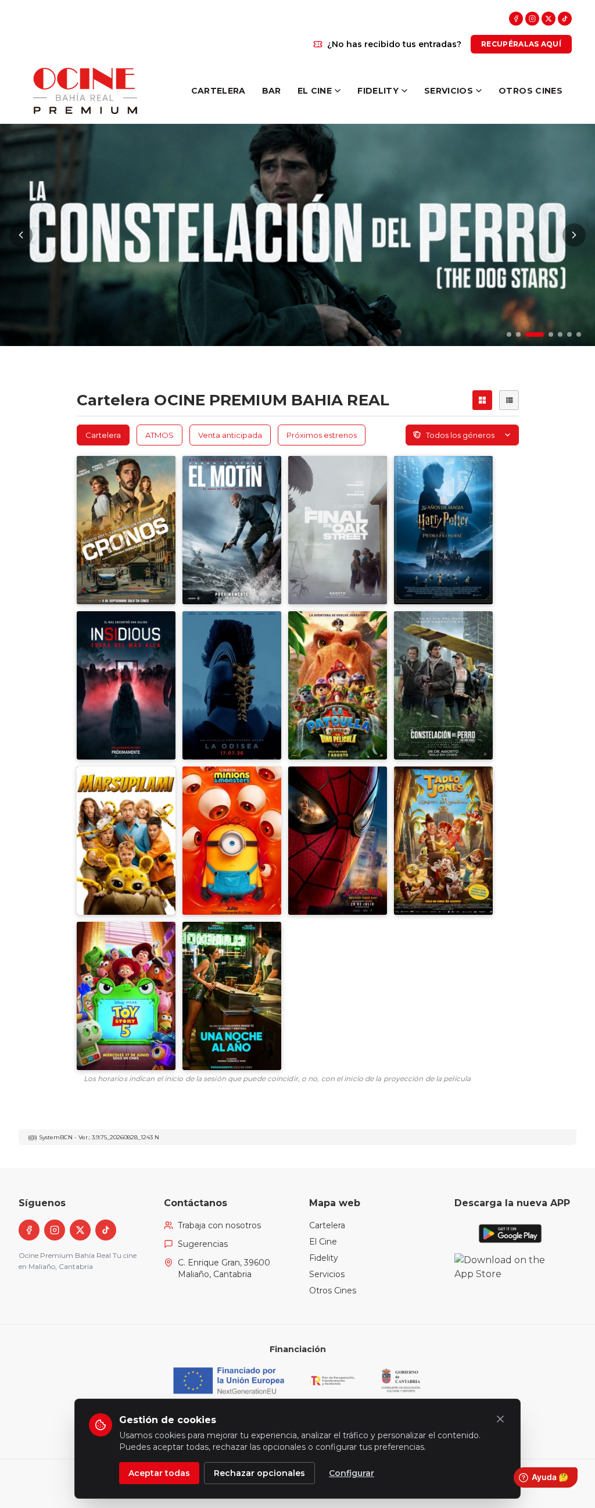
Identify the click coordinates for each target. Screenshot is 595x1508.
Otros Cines (332, 1290)
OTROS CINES (530, 90)
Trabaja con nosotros (219, 1225)
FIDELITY (378, 90)
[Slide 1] (509, 334)
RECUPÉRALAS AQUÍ (521, 44)
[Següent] (574, 235)
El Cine (323, 1241)
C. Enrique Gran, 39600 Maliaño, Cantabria (224, 1268)
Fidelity (323, 1258)
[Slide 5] (560, 334)
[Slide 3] (527, 334)
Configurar (351, 1473)
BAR (271, 90)
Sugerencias (203, 1244)
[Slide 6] (569, 334)
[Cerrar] (500, 1419)
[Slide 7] (578, 334)
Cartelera (327, 1225)
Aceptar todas (159, 1473)
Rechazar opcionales (259, 1473)
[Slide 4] (544, 334)
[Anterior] (21, 235)
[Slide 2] (518, 334)
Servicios (327, 1274)
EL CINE (315, 90)
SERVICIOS (448, 90)
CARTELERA (218, 90)
